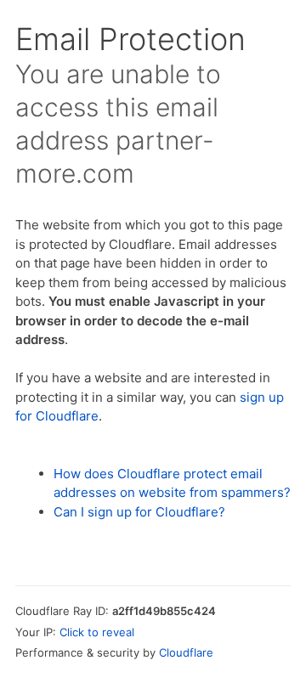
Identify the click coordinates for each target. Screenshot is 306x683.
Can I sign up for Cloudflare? (139, 512)
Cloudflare (186, 652)
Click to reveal (97, 632)
